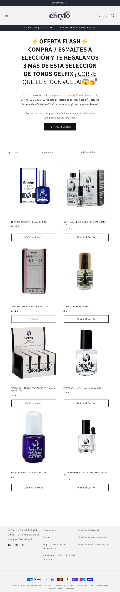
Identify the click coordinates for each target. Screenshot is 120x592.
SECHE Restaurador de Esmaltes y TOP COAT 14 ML (85, 473)
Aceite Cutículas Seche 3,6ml (76, 306)
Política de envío (55, 588)
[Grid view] (9, 152)
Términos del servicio (99, 585)
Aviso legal (70, 588)
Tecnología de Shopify (36, 585)
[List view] (16, 152)
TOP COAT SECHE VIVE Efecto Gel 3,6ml (29, 472)
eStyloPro (22, 585)
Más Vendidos (88, 152)
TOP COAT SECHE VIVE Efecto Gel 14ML (29, 222)
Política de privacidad (78, 585)
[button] (6, 15)
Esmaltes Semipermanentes (92, 537)
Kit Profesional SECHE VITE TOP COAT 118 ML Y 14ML (84, 223)
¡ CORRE (85, 73)
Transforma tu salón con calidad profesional (59, 557)
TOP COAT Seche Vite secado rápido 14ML (82, 388)
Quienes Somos (50, 530)
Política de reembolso (57, 585)
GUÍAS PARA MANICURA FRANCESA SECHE (29, 306)
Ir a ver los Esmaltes (60, 126)
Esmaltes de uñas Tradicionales (94, 544)
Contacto (47, 537)
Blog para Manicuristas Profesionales (54, 546)
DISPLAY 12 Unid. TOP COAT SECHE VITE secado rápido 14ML (33, 389)
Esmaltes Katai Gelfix (88, 530)
